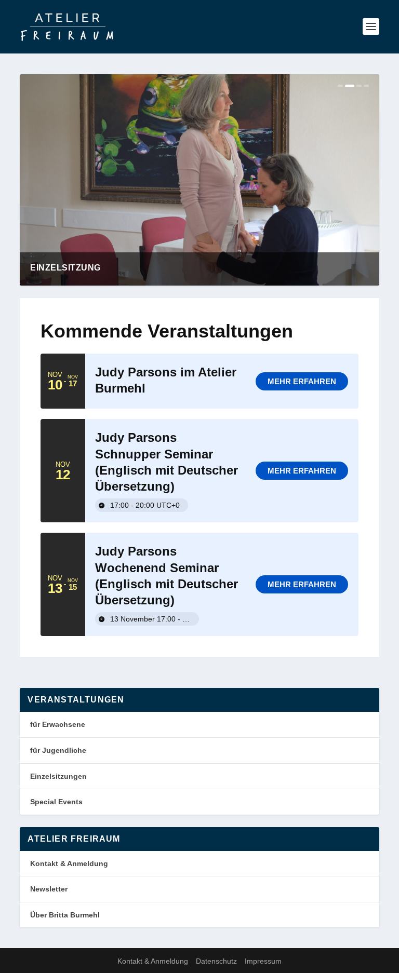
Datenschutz (216, 961)
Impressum (263, 961)
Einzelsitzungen (58, 776)
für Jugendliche (58, 750)
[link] (302, 381)
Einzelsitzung (65, 267)
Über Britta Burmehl (65, 915)
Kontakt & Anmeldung (69, 863)
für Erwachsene (57, 724)
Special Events (56, 802)
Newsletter (49, 889)
